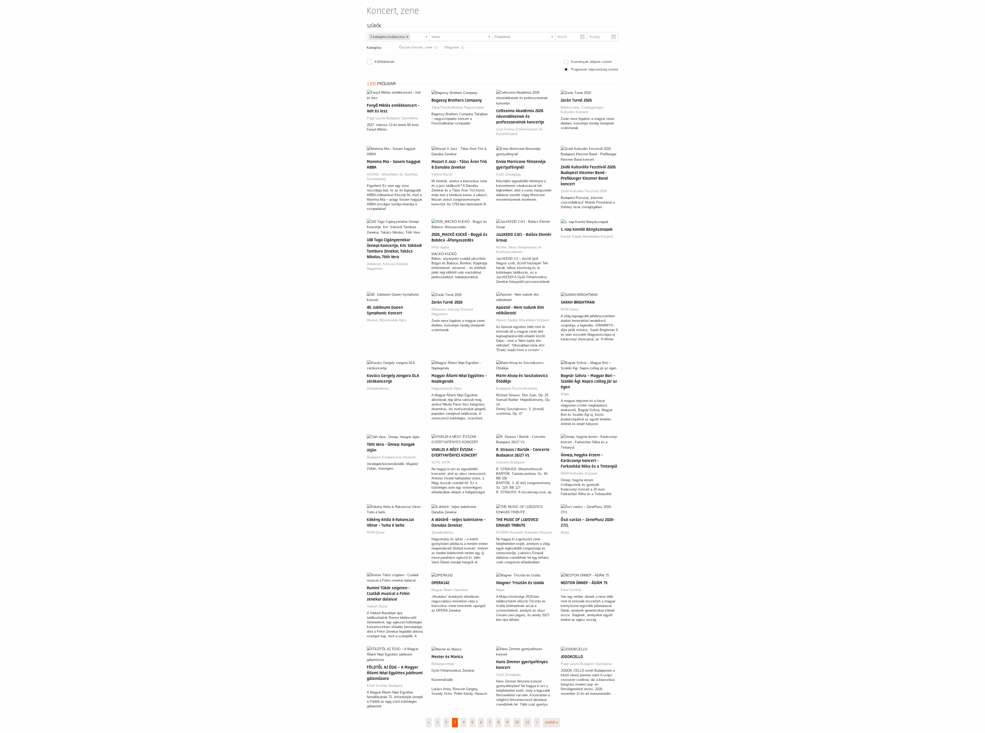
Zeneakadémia (378, 388)
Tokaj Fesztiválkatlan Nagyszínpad (457, 107)
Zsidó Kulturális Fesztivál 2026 (584, 191)
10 (517, 722)
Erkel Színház (571, 590)
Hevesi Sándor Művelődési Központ (522, 320)
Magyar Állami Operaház (449, 590)
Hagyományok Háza (446, 388)
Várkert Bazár (441, 174)
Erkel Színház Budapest (385, 686)
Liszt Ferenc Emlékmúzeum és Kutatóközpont (519, 131)
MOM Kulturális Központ (579, 473)
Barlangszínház (443, 664)
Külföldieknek (385, 62)
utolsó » (551, 722)
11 (527, 722)
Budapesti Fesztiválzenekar (516, 388)
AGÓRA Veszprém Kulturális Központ (524, 532)
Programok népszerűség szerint (594, 69)
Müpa (565, 394)
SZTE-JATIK (440, 462)
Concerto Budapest (510, 462)
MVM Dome (569, 309)
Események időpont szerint (591, 62)
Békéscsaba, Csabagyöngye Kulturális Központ (582, 109)
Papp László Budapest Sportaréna (392, 118)
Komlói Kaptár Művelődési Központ (587, 236)
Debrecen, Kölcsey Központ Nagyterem (387, 266)
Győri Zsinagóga (508, 174)
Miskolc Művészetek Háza (386, 320)
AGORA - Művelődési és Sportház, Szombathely (393, 176)
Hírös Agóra (440, 247)
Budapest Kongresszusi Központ (391, 457)
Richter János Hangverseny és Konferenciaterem (519, 249)
